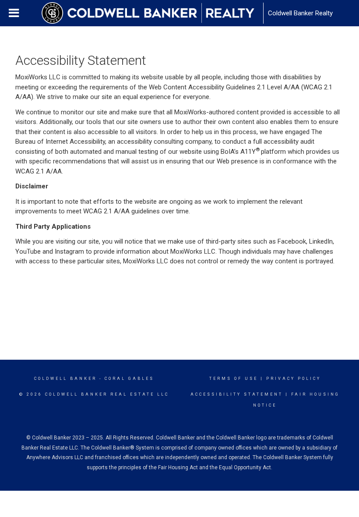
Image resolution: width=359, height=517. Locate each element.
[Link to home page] (152, 13)
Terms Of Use (233, 378)
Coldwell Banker (65, 378)
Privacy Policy (293, 378)
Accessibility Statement (236, 394)
